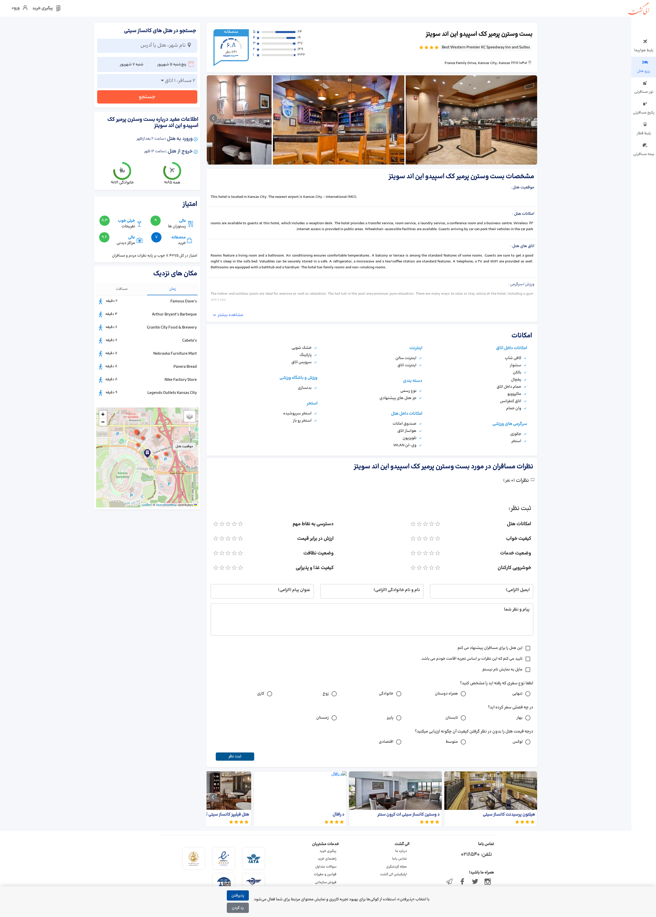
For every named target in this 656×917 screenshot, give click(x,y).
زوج (326, 694)
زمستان (322, 718)
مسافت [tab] (122, 289)
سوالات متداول (325, 866)
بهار (519, 718)
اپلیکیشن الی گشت (393, 874)
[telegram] (449, 882)
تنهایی (517, 694)
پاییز (390, 718)
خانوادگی (386, 694)
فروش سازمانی (325, 882)
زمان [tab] (172, 289)
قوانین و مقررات (325, 874)
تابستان (451, 718)
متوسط (452, 742)
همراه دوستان (446, 694)
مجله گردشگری (396, 866)
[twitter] (475, 882)
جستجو (147, 97)
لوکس (517, 742)
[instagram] (487, 882)
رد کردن (238, 908)
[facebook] (462, 882)
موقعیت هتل (184, 446)
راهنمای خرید (327, 858)
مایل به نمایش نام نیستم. (501, 670)
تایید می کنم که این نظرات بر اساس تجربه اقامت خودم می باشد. (471, 659)
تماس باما (399, 858)
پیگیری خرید (328, 851)
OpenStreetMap (166, 505)
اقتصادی (386, 742)
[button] (156, 457)
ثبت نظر (234, 756)
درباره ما (401, 851)
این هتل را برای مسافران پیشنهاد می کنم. (489, 648)
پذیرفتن (237, 896)
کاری (260, 694)
